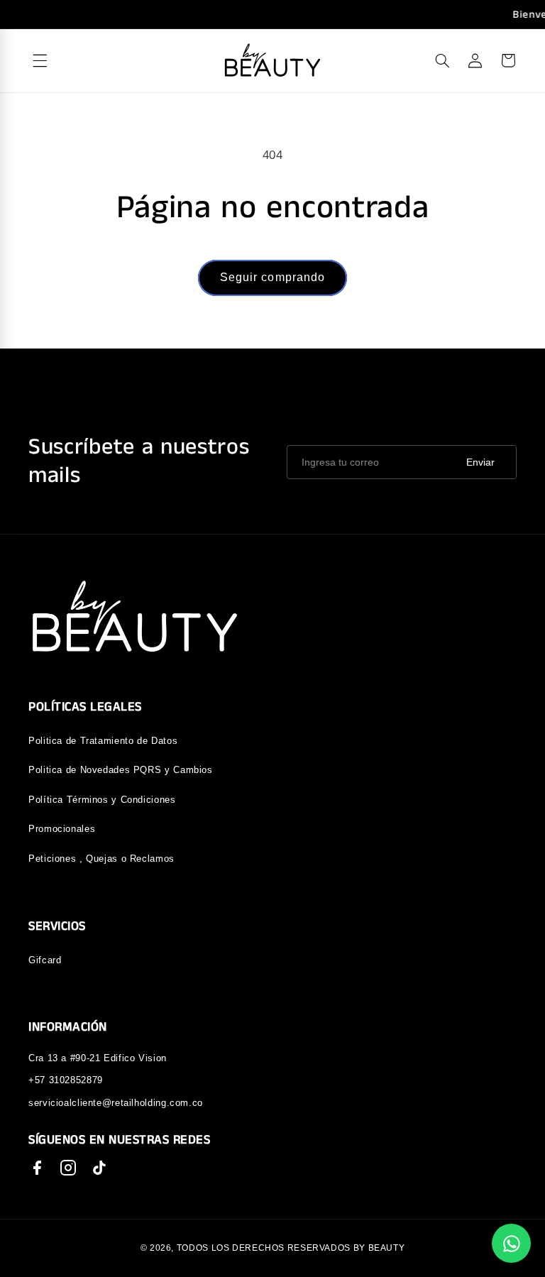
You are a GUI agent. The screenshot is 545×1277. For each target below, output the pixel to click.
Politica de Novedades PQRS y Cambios (120, 769)
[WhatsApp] (511, 1243)
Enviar (480, 462)
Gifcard (44, 960)
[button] (442, 60)
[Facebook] (36, 1167)
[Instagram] (68, 1167)
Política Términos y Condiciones (102, 799)
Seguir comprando (272, 277)
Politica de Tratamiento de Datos (102, 740)
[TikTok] (99, 1167)
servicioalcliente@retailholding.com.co (115, 1102)
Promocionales (61, 828)
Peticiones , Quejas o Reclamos (101, 858)
